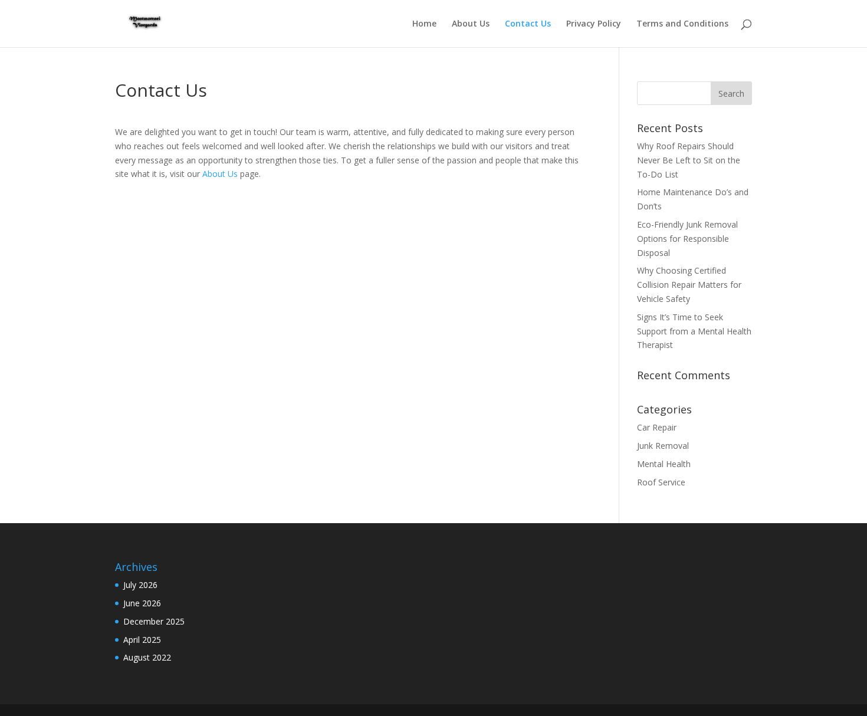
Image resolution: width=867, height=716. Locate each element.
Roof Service (661, 482)
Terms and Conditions (682, 24)
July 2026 (140, 584)
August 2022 (147, 657)
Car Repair (656, 427)
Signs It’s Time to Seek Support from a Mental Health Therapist (694, 331)
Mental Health (664, 463)
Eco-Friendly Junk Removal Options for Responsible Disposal (687, 238)
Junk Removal (663, 445)
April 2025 (142, 639)
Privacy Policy (593, 24)
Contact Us (528, 24)
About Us (471, 24)
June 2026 (142, 603)
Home (424, 24)
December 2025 (154, 621)
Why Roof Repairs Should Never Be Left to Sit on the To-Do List (688, 160)
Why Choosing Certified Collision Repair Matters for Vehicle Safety (689, 284)
